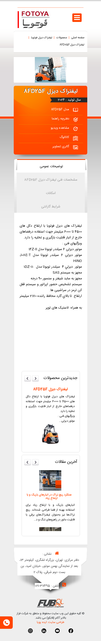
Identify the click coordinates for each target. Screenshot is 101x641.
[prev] (27, 378)
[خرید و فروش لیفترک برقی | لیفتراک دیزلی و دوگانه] (35, 27)
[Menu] (77, 18)
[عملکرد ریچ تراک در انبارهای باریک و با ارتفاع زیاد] (50, 489)
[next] (35, 378)
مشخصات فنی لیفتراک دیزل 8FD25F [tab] (50, 180)
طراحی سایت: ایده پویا (50, 622)
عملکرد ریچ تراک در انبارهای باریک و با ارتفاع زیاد (49, 496)
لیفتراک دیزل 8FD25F (50, 389)
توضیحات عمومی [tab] (51, 166)
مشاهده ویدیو (60, 128)
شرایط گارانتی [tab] (50, 207)
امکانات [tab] (51, 193)
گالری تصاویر (60, 146)
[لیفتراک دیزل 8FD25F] (50, 444)
